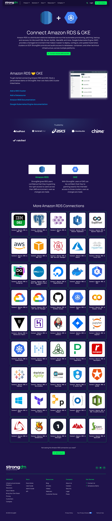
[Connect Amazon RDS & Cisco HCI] (97, 249)
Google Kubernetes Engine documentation (29, 104)
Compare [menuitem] (9, 501)
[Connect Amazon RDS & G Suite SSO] (77, 378)
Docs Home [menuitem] (29, 483)
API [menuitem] (27, 491)
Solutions (34, 3)
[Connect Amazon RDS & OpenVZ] (58, 352)
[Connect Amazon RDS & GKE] (77, 301)
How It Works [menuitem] (10, 491)
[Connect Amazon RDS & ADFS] (19, 404)
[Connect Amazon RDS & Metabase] (39, 352)
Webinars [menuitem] (49, 491)
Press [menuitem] (68, 494)
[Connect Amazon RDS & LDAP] (77, 429)
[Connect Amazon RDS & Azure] (77, 249)
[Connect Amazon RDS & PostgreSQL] (39, 223)
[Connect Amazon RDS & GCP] (19, 301)
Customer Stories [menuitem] (51, 494)
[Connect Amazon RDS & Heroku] (39, 326)
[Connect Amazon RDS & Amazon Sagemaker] (77, 223)
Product (26, 3)
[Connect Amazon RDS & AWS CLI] (39, 249)
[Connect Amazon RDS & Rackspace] (97, 352)
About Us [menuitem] (69, 483)
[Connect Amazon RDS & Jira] (77, 326)
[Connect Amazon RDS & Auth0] (97, 378)
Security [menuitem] (68, 488)
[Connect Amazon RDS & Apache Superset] (97, 223)
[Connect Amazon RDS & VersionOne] (39, 378)
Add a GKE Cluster (18, 91)
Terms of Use (100, 513)
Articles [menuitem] (48, 486)
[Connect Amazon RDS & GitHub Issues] (58, 301)
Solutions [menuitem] (9, 488)
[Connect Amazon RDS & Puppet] (58, 404)
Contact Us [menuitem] (91, 483)
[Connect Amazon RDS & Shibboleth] (39, 429)
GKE (75, 177)
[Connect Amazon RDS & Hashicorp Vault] (19, 326)
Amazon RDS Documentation (22, 100)
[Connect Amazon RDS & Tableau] (19, 378)
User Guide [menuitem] (29, 486)
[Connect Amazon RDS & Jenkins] (58, 326)
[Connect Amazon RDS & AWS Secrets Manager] (58, 249)
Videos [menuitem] (48, 488)
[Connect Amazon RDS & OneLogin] (58, 429)
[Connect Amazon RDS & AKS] (58, 223)
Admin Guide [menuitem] (30, 488)
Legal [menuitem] (67, 491)
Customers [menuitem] (9, 499)
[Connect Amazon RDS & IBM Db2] (19, 223)
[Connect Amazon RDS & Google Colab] (97, 301)
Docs (42, 3)
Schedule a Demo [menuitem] (93, 486)
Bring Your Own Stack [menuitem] (13, 493)
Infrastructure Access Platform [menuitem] (13, 484)
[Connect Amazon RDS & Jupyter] (97, 326)
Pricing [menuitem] (8, 496)
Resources (51, 3)
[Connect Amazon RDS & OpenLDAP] (97, 429)
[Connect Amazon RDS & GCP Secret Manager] (39, 301)
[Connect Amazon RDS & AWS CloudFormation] (97, 404)
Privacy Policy (69, 513)
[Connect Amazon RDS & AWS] (19, 249)
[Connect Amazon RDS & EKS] (97, 275)
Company (60, 3)
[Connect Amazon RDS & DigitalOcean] (58, 275)
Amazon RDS (42, 177)
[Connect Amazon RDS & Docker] (77, 275)
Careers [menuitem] (68, 486)
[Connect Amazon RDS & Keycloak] (58, 378)
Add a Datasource (18, 95)
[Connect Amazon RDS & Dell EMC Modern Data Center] (39, 275)
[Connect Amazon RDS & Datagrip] (19, 275)
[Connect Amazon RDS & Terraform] (39, 404)
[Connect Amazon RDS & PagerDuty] (77, 352)
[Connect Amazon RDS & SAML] (19, 429)
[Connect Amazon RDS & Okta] (77, 404)
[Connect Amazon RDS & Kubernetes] (19, 352)
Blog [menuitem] (47, 483)
